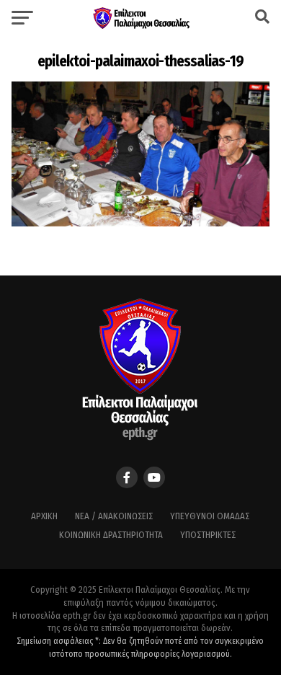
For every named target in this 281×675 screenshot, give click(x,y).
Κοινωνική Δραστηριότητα (111, 534)
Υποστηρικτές (208, 534)
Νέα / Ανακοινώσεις (114, 516)
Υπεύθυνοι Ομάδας (209, 516)
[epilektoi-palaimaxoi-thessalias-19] (140, 222)
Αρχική (44, 516)
